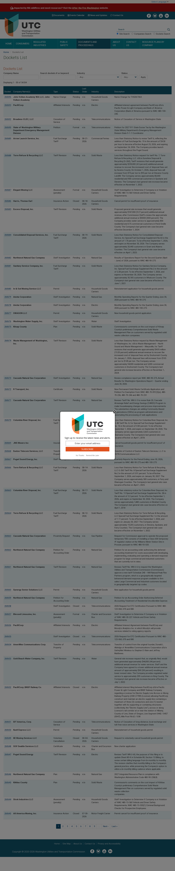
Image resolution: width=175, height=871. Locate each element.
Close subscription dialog (115, 412)
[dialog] (87, 435)
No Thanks (80, 455)
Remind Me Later (92, 455)
